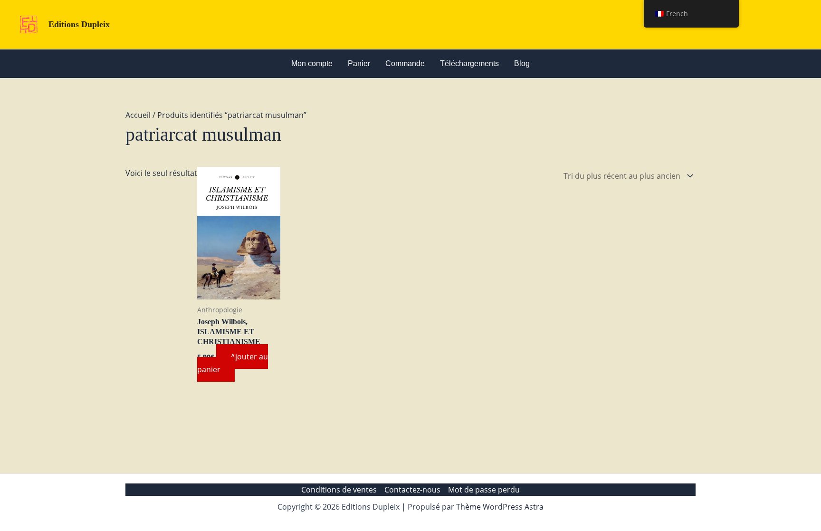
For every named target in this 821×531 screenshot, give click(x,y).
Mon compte (312, 63)
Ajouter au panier (232, 362)
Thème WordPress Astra (500, 507)
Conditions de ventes (339, 489)
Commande (405, 63)
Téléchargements (469, 63)
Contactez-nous (412, 489)
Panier (359, 63)
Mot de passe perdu (484, 489)
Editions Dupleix (79, 24)
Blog (522, 63)
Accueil (138, 115)
